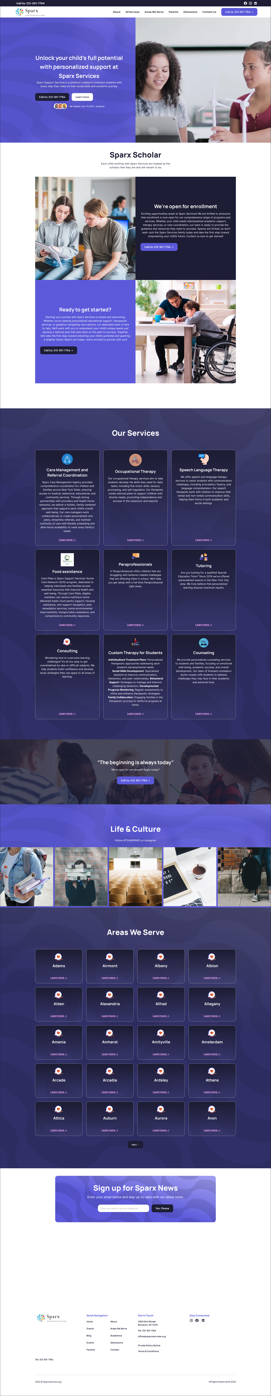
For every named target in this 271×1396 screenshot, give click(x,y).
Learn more (82, 97)
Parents (173, 12)
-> (159, 247)
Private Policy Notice (149, 1345)
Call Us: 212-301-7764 (30, 3)
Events (90, 1328)
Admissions (190, 12)
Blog (89, 1335)
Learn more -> (67, 539)
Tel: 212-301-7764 (147, 1330)
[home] (29, 12)
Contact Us (209, 12)
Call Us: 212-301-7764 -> (239, 12)
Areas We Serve (154, 12)
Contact (114, 1349)
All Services (132, 12)
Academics (116, 1335)
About (116, 12)
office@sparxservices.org (152, 1336)
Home (90, 1321)
